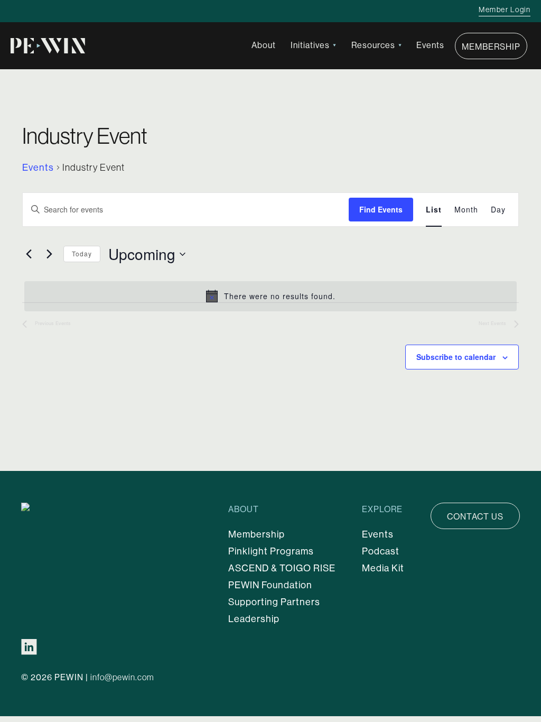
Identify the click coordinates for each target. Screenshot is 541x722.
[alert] (270, 296)
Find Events (381, 209)
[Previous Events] (28, 254)
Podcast (380, 551)
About (263, 45)
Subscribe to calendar (456, 356)
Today (82, 253)
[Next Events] (49, 254)
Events (430, 45)
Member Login (504, 9)
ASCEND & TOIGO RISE (281, 568)
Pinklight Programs (271, 551)
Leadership (253, 619)
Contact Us (475, 516)
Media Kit (383, 568)
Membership (491, 46)
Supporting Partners (274, 602)
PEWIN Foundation (270, 585)
